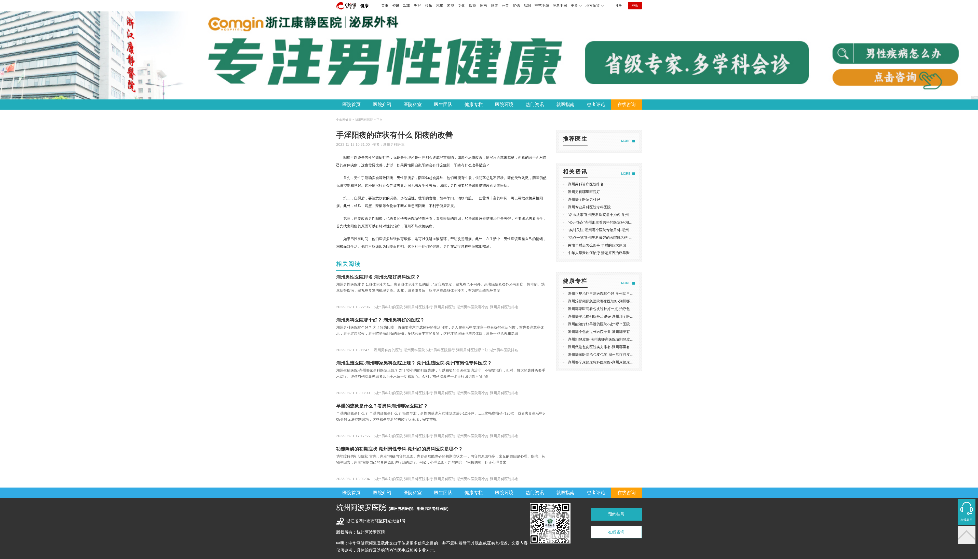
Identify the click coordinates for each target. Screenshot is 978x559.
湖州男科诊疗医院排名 (586, 184)
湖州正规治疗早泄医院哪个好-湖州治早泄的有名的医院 (611, 293)
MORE (625, 141)
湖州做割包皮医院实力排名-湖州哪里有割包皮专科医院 (611, 347)
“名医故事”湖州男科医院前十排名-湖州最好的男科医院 (611, 215)
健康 (364, 6)
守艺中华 (542, 6)
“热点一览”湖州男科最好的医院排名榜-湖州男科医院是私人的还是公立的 (625, 238)
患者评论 (596, 104)
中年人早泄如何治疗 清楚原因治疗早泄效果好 (604, 253)
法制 (527, 6)
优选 (516, 6)
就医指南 (565, 104)
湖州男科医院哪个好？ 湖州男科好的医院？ (380, 319)
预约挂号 (616, 514)
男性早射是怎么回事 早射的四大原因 (597, 245)
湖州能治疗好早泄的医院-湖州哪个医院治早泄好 (606, 324)
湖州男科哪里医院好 (584, 192)
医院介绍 (382, 104)
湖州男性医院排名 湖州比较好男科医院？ (378, 277)
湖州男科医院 (393, 144)
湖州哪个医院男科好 (584, 199)
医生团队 (443, 104)
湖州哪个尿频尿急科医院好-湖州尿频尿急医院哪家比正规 (613, 362)
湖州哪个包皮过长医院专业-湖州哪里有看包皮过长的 (609, 332)
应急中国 (560, 6)
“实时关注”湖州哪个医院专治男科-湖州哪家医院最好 (609, 230)
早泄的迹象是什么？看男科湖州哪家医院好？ (382, 405)
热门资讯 (535, 104)
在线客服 (966, 520)
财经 (417, 6)
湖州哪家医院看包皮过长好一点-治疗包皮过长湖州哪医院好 (615, 309)
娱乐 (428, 6)
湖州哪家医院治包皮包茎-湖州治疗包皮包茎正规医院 (609, 354)
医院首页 (351, 104)
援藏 (472, 6)
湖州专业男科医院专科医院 (589, 207)
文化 (461, 6)
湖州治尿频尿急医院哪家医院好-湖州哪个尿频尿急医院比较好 (616, 301)
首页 (384, 6)
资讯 (395, 6)
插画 (483, 6)
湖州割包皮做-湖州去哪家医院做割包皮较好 (602, 339)
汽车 (439, 6)
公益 (505, 6)
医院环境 (504, 104)
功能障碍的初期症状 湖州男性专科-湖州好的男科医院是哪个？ (399, 448)
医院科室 (412, 104)
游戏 (450, 6)
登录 (635, 5)
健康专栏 (474, 104)
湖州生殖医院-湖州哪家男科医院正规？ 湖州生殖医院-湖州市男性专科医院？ (414, 362)
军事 (406, 6)
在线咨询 (626, 104)
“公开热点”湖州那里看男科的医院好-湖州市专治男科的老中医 (616, 222)
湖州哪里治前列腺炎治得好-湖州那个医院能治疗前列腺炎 (613, 316)
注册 (619, 5)
